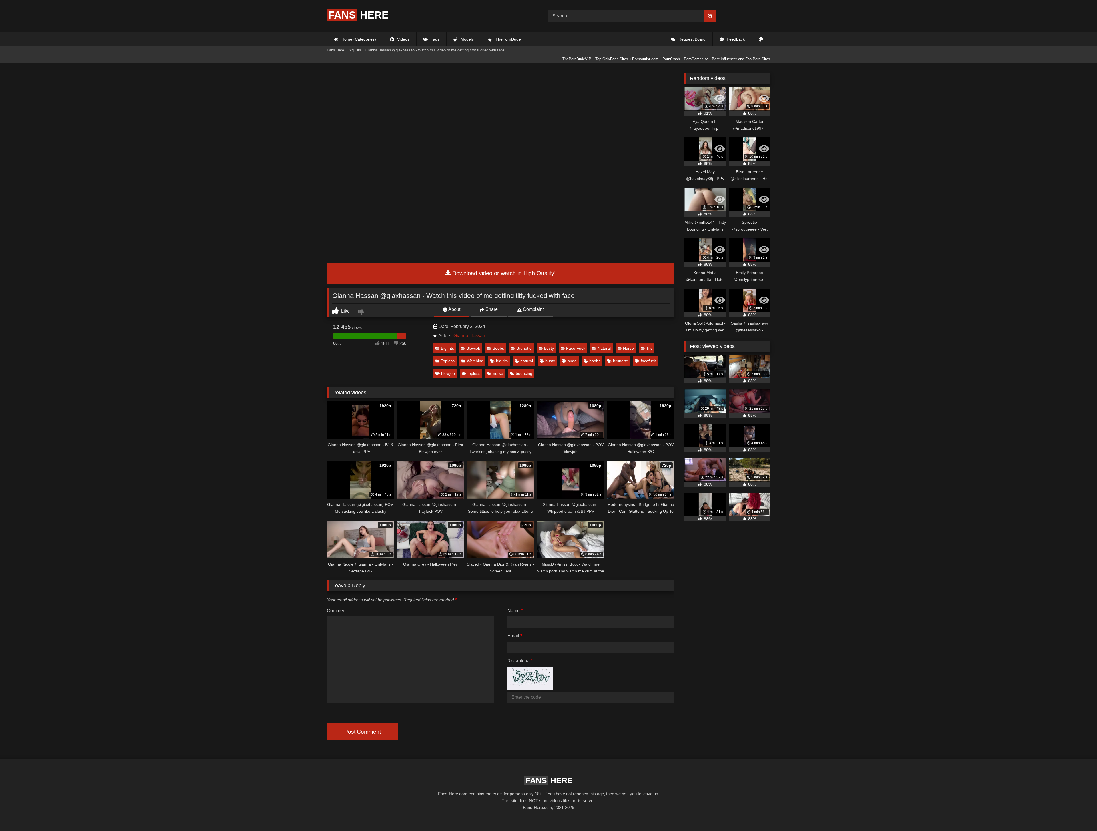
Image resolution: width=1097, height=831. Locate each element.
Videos (402, 39)
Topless (448, 361)
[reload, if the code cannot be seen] (530, 688)
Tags (434, 39)
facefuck (648, 361)
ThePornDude (507, 39)
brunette (620, 361)
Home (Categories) (358, 39)
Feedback (735, 39)
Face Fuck (575, 348)
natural (526, 361)
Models (466, 39)
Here (358, 15)
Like (345, 311)
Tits (649, 348)
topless (473, 373)
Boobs (498, 348)
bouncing (524, 373)
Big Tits (447, 348)
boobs (594, 361)
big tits (502, 361)
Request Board (691, 39)
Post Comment (362, 732)
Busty (549, 348)
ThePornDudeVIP (576, 59)
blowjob (448, 373)
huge (572, 361)
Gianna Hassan (469, 335)
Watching (475, 361)
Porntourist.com (645, 59)
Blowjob (473, 348)
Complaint (533, 309)
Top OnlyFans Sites (611, 59)
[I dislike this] (361, 313)
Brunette (524, 348)
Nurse (628, 348)
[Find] (710, 16)
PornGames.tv (696, 59)
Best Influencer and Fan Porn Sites (741, 59)
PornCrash (671, 59)
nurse (498, 373)
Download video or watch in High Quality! (503, 273)
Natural (604, 348)
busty (550, 361)
